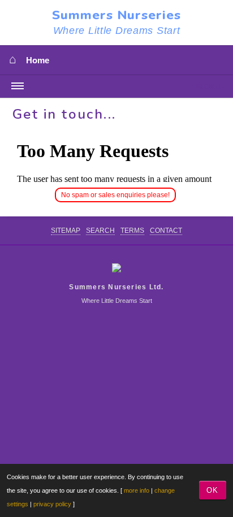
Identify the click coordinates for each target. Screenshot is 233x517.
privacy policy (52, 504)
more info (136, 490)
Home (37, 60)
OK (212, 490)
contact (166, 230)
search (100, 230)
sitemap (65, 230)
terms (132, 230)
